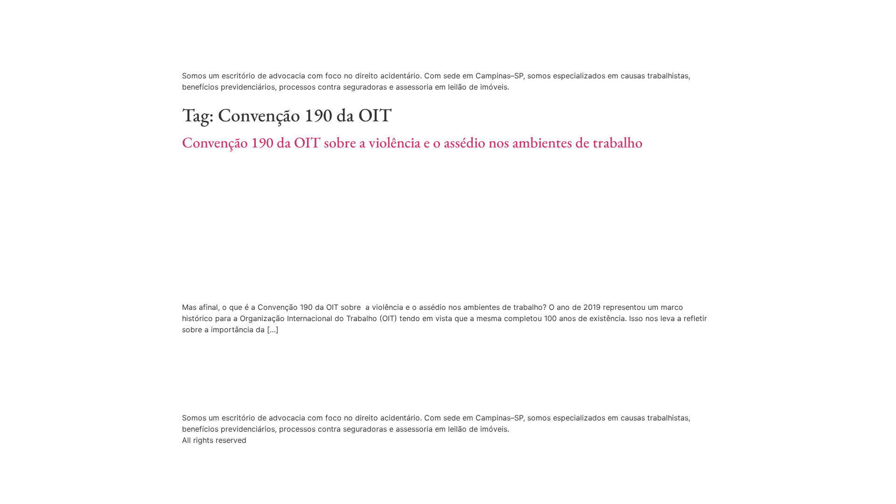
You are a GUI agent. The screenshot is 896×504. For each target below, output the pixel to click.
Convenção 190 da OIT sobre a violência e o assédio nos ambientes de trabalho (412, 142)
